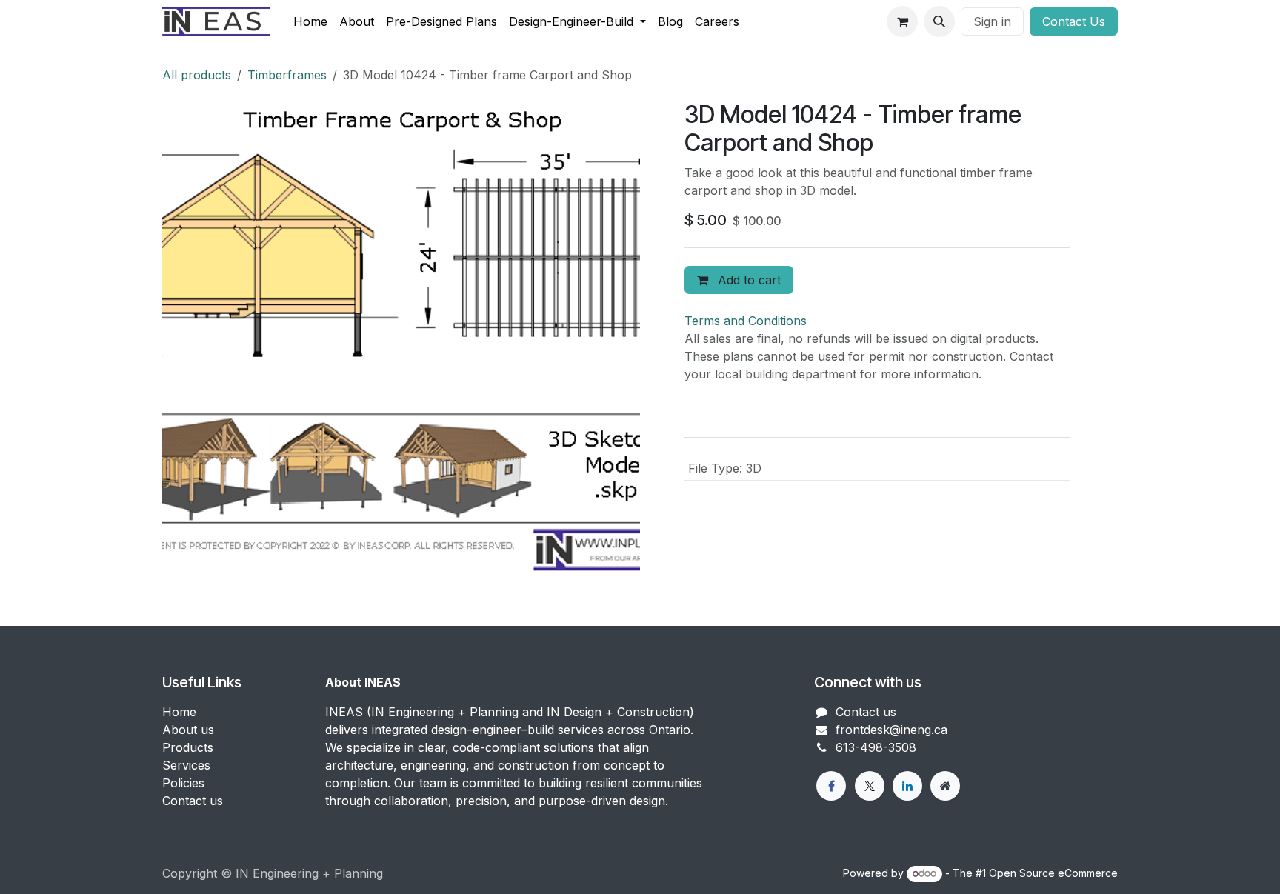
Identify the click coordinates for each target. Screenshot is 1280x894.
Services (186, 765)
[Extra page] (945, 786)
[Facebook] (831, 786)
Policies (183, 782)
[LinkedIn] (907, 786)
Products (187, 747)
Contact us (192, 800)
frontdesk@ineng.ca (891, 729)
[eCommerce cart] (902, 21)
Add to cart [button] (747, 280)
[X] (869, 786)
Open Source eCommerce (1053, 873)
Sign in (992, 21)
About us (188, 729)
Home (179, 711)
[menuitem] (310, 21)
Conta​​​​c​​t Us (1073, 21)
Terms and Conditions (745, 320)
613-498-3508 (876, 747)
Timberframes (287, 74)
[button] (939, 21)
